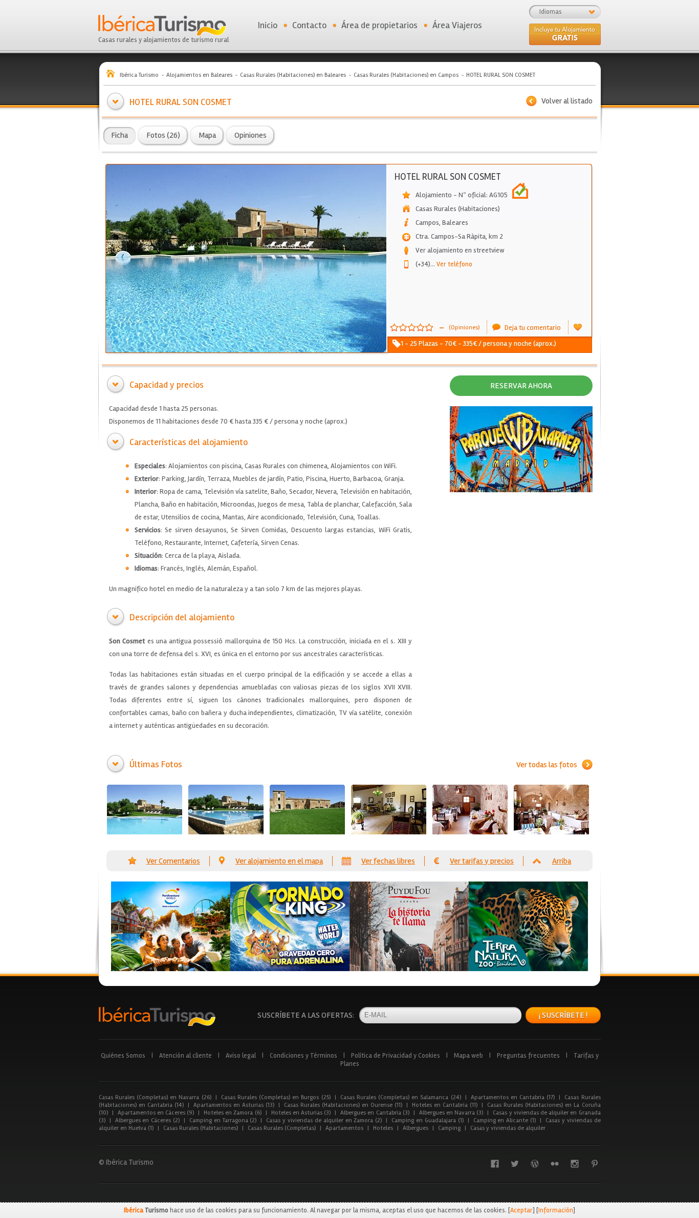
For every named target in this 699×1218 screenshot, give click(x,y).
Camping (449, 1128)
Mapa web (468, 1056)
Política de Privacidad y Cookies (395, 1056)
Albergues (415, 1128)
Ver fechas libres (388, 861)
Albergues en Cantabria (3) (374, 1113)
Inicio (267, 25)
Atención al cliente (185, 1056)
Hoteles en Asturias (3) (301, 1113)
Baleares (455, 222)
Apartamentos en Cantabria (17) (513, 1097)
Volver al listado (567, 101)
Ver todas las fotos (546, 765)
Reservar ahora (521, 386)
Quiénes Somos (123, 1056)
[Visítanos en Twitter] (515, 1164)
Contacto (309, 25)
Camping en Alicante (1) (504, 1120)
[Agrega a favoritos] (578, 327)
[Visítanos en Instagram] (575, 1164)
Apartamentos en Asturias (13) (233, 1105)
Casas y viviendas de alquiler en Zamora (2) (324, 1120)
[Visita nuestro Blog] (535, 1164)
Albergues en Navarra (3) (451, 1113)
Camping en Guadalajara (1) (427, 1120)
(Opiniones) (464, 327)
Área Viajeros (457, 25)
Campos (427, 222)
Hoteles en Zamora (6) (232, 1113)
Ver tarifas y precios (482, 861)
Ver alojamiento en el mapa (279, 861)
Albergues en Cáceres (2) (147, 1120)
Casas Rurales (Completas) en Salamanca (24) (400, 1097)
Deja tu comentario (533, 327)
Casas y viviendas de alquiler (507, 1128)
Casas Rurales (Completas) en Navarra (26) (155, 1097)
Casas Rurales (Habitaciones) (200, 1128)
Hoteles (383, 1128)
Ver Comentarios (173, 861)
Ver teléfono (451, 264)
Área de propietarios (379, 25)
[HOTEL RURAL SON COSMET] (144, 809)
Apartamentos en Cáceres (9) (156, 1113)
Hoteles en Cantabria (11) (444, 1105)
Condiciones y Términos (303, 1056)
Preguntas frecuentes (528, 1056)
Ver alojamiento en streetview (460, 250)
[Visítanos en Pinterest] (594, 1164)
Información (555, 1210)
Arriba (561, 861)
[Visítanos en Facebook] (495, 1164)
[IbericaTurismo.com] (157, 1016)
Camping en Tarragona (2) (222, 1120)
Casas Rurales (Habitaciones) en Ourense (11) (343, 1105)
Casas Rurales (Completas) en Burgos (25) (276, 1097)
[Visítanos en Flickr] (555, 1164)
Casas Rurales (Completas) (282, 1128)
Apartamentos (344, 1128)
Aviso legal (241, 1056)
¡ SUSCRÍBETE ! (563, 1015)
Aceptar (521, 1210)
